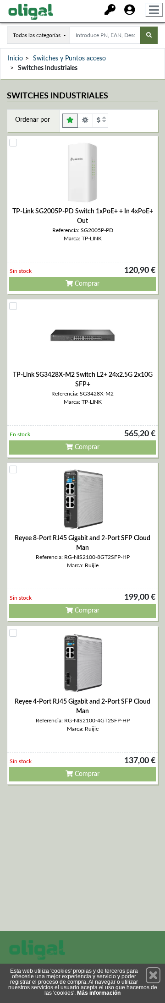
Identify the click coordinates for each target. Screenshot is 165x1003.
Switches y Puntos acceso (69, 58)
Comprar (86, 284)
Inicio (15, 58)
